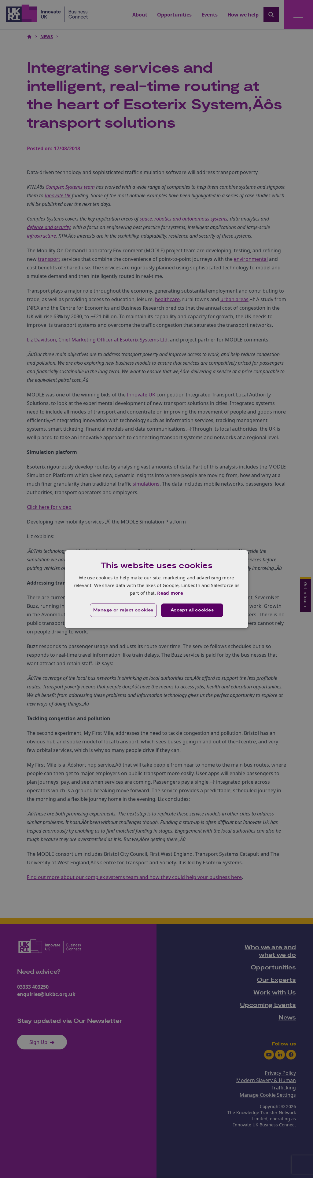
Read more (170, 593)
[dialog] (156, 589)
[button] (123, 610)
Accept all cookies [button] (192, 610)
